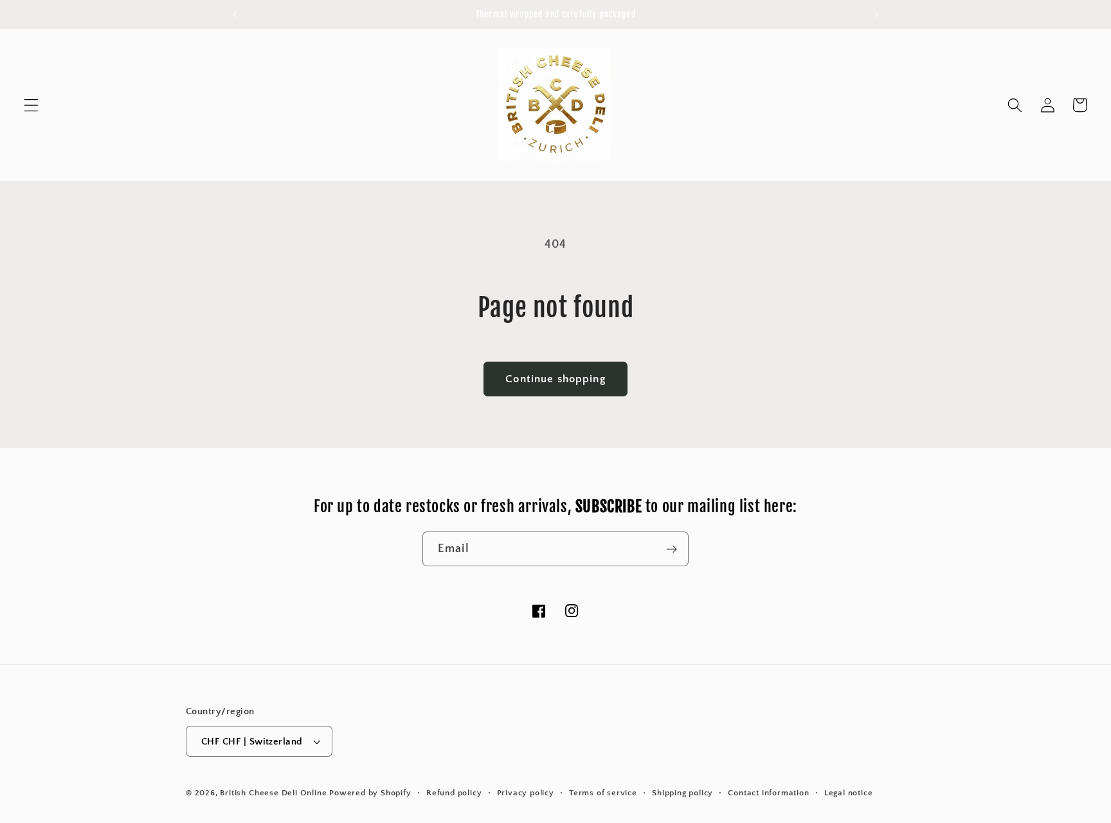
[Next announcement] (876, 14)
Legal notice (848, 792)
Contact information (768, 792)
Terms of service (603, 792)
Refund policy (454, 792)
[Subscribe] (671, 549)
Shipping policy (682, 792)
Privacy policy (525, 792)
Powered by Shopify (370, 792)
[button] (31, 105)
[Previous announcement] (235, 14)
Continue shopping (555, 379)
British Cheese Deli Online (273, 792)
